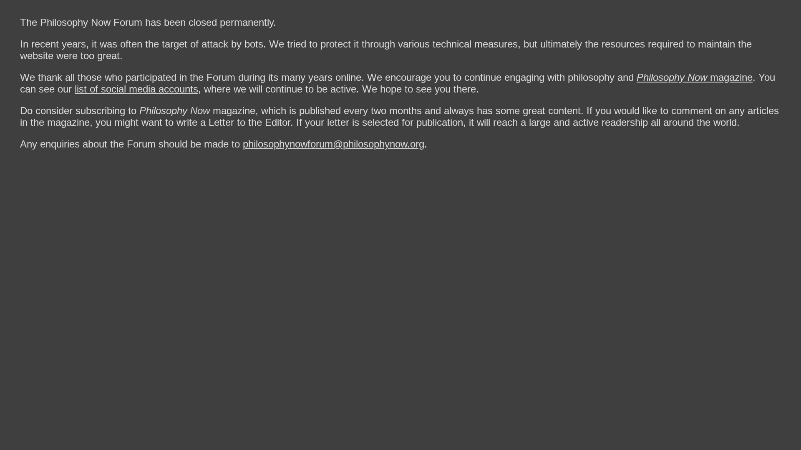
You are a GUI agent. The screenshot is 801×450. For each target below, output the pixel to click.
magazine (695, 77)
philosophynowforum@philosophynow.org (333, 144)
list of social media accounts (136, 89)
